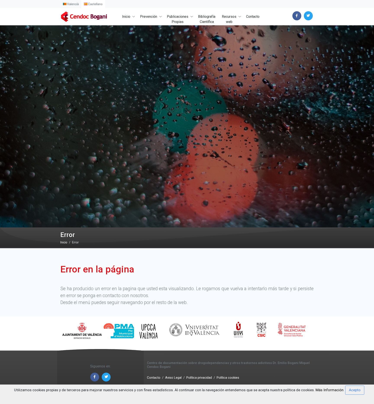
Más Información (329, 390)
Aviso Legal (173, 378)
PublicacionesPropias (177, 19)
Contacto (253, 16)
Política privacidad (199, 378)
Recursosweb (229, 19)
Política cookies (228, 378)
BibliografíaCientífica (206, 19)
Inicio (126, 16)
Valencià (72, 4)
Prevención (148, 16)
